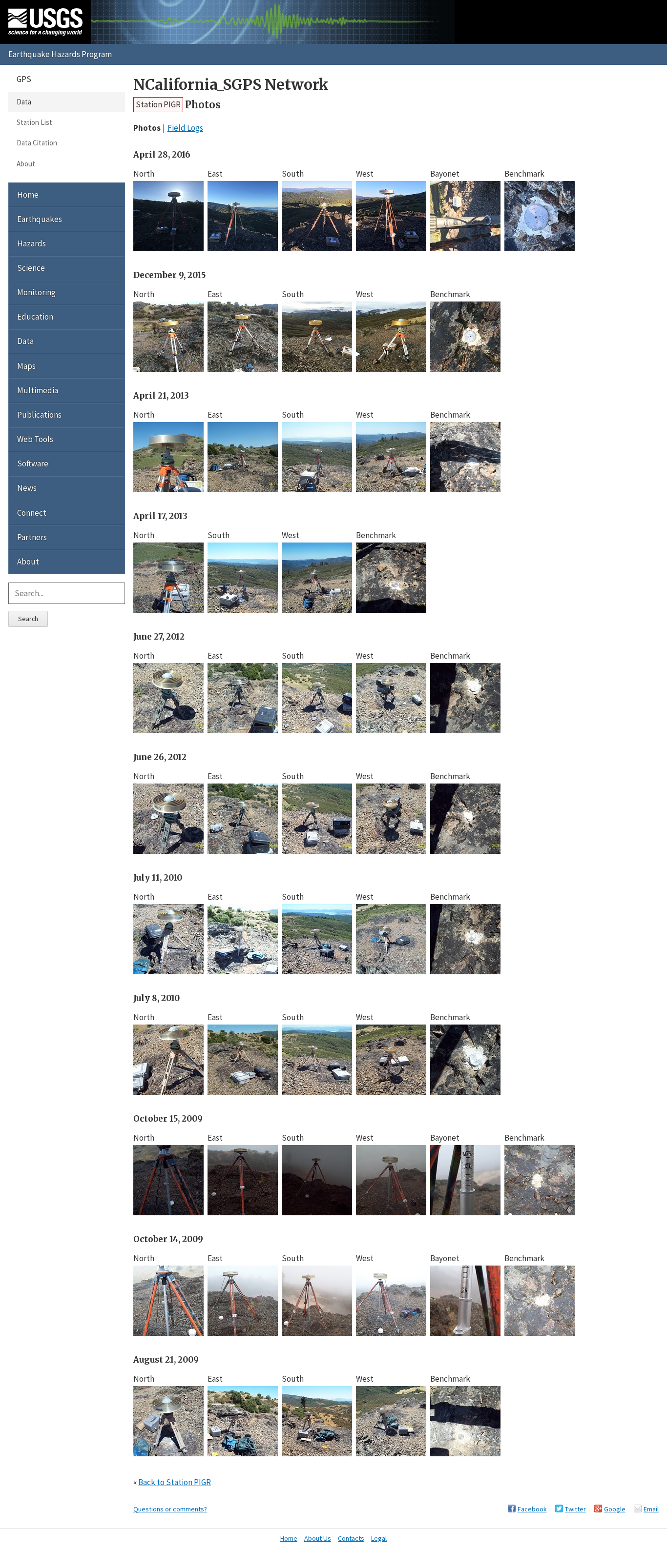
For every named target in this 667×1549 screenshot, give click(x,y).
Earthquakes (39, 219)
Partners (32, 537)
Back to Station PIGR (174, 1482)
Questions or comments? (170, 1509)
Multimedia (37, 390)
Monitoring (36, 292)
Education (35, 316)
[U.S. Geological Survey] (45, 22)
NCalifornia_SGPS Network (231, 85)
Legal (379, 1538)
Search (28, 618)
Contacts (351, 1538)
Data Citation (37, 142)
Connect (31, 512)
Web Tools (35, 439)
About (26, 163)
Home (28, 194)
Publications (39, 414)
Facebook (532, 1509)
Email (651, 1509)
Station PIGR (158, 104)
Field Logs (185, 127)
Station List (34, 122)
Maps (26, 366)
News (27, 488)
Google (614, 1509)
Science (31, 267)
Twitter (575, 1509)
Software (32, 463)
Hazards (31, 243)
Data (24, 101)
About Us (317, 1538)
